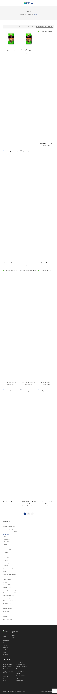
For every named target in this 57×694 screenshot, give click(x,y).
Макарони (6, 549)
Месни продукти (7, 595)
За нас (13, 635)
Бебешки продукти (7, 529)
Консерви (24, 505)
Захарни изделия (7, 576)
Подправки (5, 603)
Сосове (4, 611)
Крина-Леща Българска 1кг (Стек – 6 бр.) (11, 49)
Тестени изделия (7, 614)
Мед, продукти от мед (8, 592)
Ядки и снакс (6, 619)
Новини (13, 637)
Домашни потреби (7, 568)
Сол (5, 560)
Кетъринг (5, 582)
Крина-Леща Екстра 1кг (46, 143)
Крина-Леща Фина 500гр (28, 263)
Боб (5, 536)
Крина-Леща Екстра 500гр (11, 263)
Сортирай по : (31, 26)
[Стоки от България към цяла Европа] (28, 2)
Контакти (14, 639)
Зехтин (5, 544)
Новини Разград (7, 662)
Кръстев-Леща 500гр (10, 382)
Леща (13, 53)
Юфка (5, 565)
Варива (29, 14)
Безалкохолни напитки (8, 531)
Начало (22, 14)
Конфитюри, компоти (8, 590)
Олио (5, 552)
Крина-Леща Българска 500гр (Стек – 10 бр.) (28, 49)
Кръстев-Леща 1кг (46, 263)
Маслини (33, 505)
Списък (7, 26)
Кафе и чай (6, 579)
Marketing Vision (50, 691)
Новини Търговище (7, 666)
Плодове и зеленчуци (8, 600)
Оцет (5, 557)
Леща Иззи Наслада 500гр (28, 382)
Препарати (5, 606)
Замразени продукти (8, 574)
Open (4, 3)
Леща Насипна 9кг (46, 382)
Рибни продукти (7, 608)
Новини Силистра (7, 664)
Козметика (5, 584)
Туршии (5, 616)
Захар (5, 541)
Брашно (6, 539)
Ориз (5, 555)
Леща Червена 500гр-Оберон (11, 501)
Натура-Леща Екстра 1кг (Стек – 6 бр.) (46, 502)
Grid (4, 26)
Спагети (6, 563)
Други (4, 571)
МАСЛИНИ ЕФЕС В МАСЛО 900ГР (28, 502)
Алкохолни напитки (7, 526)
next (32, 513)
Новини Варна (6, 668)
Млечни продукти (7, 598)
